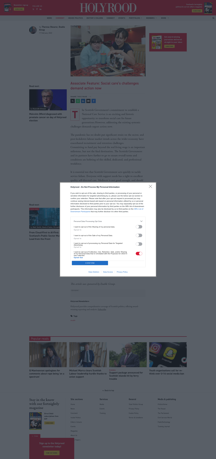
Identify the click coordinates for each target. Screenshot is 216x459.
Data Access (108, 272)
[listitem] (108, 221)
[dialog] (108, 229)
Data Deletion (93, 272)
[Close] (151, 187)
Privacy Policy (122, 272)
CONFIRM (90, 263)
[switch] (139, 226)
